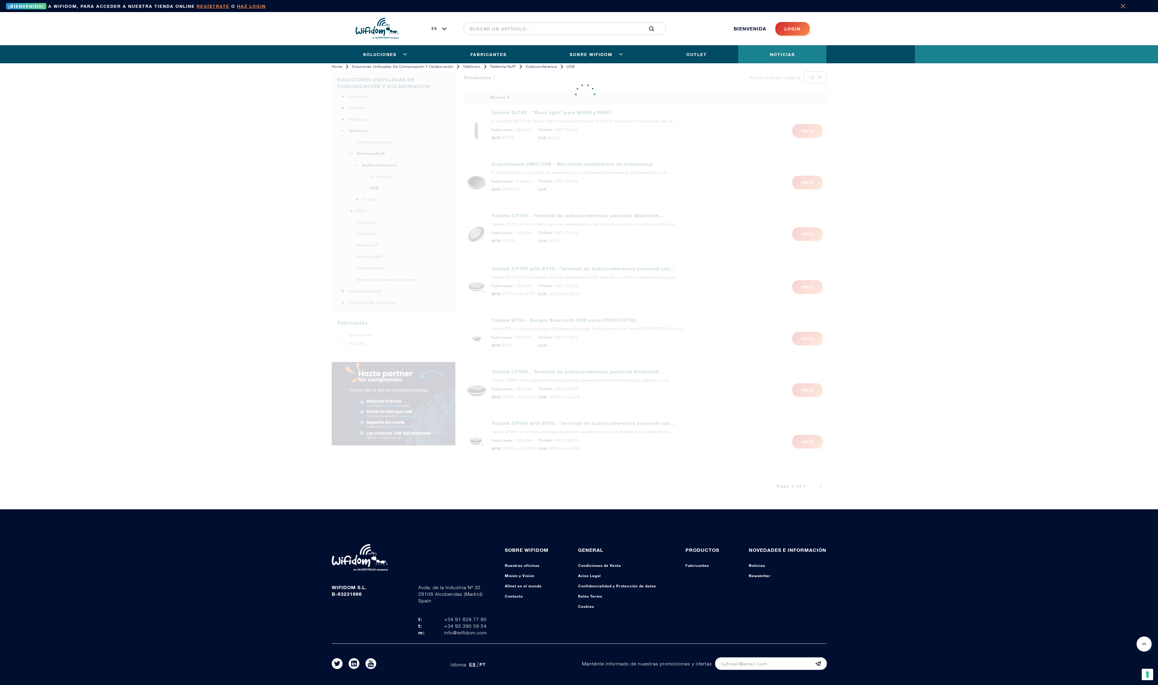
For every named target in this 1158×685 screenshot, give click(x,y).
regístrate (213, 6)
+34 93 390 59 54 (465, 626)
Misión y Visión (519, 575)
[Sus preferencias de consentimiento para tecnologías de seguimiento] (1147, 674)
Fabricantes (697, 565)
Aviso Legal (589, 575)
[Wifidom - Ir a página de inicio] (377, 37)
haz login (251, 6)
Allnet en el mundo (523, 586)
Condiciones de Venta (599, 565)
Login (792, 28)
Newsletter (759, 575)
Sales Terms (590, 596)
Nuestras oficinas (522, 565)
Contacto (514, 596)
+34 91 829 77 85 (465, 619)
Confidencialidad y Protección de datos (617, 586)
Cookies (586, 606)
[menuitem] (562, 28)
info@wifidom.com (465, 632)
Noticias (757, 565)
